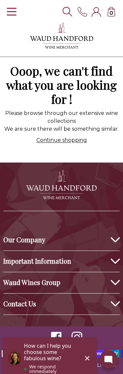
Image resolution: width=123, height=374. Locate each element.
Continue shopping (61, 140)
